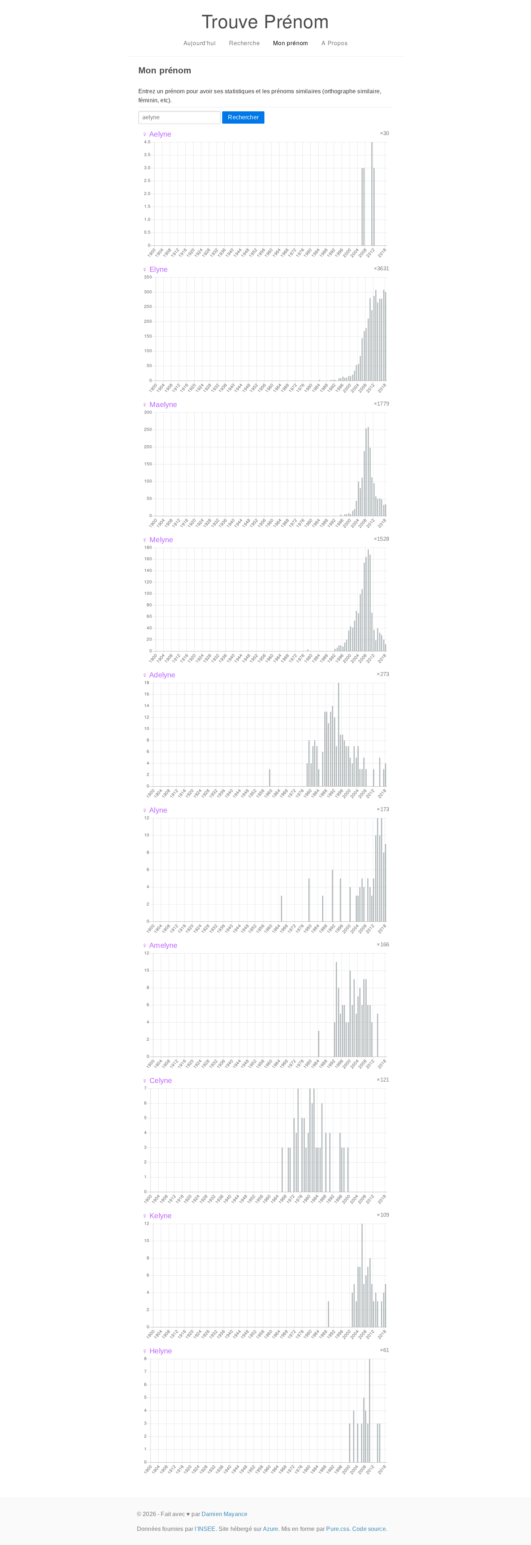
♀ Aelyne (156, 134)
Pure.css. (338, 1529)
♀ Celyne (157, 1080)
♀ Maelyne (159, 404)
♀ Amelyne (159, 945)
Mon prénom (290, 43)
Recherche (244, 43)
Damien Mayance (224, 1514)
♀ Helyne (157, 1351)
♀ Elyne (155, 269)
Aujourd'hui (200, 43)
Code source (369, 1529)
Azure (271, 1529)
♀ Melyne (157, 540)
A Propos (334, 43)
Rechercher (243, 117)
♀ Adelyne (158, 675)
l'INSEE (205, 1529)
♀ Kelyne (157, 1216)
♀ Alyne (154, 810)
